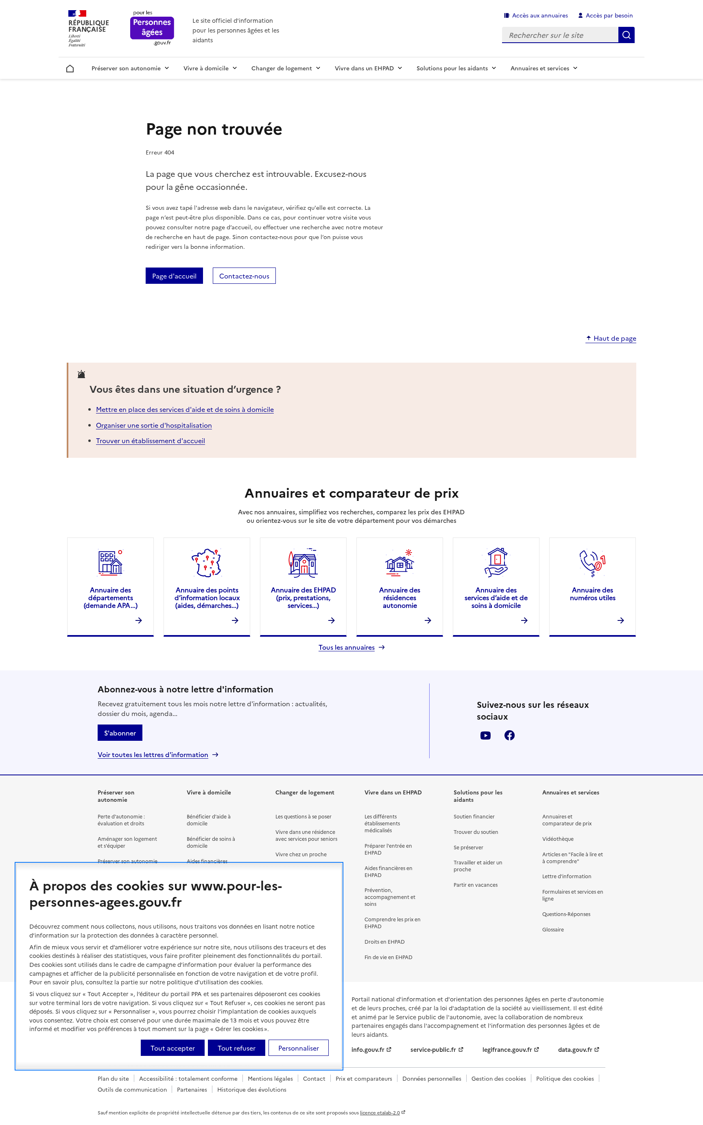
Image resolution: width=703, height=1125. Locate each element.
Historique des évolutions (251, 1089)
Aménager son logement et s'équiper (127, 842)
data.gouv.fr (575, 1049)
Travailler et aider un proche (478, 866)
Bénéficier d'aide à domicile (209, 820)
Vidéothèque (558, 838)
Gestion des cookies (499, 1078)
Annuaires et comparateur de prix (567, 820)
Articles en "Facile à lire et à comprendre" (572, 857)
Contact (314, 1078)
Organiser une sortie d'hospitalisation (154, 424)
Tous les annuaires (347, 647)
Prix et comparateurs (364, 1078)
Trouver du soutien (476, 831)
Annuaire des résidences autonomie (399, 597)
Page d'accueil (174, 275)
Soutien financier (474, 816)
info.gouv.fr (368, 1049)
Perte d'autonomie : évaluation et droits (121, 820)
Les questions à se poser (303, 816)
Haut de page (615, 338)
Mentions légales (270, 1078)
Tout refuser (236, 1047)
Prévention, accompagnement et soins (390, 896)
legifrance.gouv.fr (507, 1049)
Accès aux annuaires (540, 15)
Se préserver (468, 847)
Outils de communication (132, 1089)
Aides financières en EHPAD (389, 871)
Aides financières (207, 860)
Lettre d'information (567, 876)
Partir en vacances (476, 884)
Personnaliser (298, 1047)
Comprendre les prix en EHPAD (393, 922)
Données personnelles (431, 1078)
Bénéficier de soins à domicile (211, 842)
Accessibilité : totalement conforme (188, 1078)
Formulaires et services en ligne (572, 895)
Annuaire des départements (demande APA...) (111, 597)
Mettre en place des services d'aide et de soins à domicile (185, 409)
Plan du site (113, 1078)
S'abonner (120, 732)
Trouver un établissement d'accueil (150, 440)
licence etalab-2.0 (380, 1112)
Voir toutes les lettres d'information (153, 754)
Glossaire (553, 929)
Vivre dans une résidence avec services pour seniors (306, 835)
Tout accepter (173, 1047)
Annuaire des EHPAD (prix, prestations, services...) (303, 597)
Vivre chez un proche (301, 854)
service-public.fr (433, 1049)
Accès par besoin (609, 15)
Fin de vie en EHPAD (389, 956)
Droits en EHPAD (385, 941)
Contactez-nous (244, 275)
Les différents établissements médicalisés (382, 823)
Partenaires (192, 1089)
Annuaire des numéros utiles (593, 593)
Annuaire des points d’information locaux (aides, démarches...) (207, 597)
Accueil (70, 67)
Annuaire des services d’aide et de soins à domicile (496, 597)
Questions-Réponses (566, 913)
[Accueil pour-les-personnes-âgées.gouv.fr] (152, 28)
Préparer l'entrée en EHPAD (388, 849)
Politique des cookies (565, 1078)
